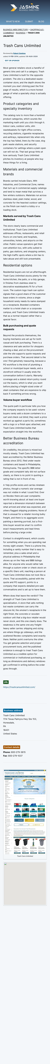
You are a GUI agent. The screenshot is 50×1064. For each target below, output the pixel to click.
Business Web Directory (15, 29)
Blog (41, 21)
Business (20, 33)
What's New (13, 21)
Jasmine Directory (25, 7)
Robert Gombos (19, 53)
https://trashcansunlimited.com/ (19, 687)
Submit (29, 21)
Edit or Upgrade (12, 61)
